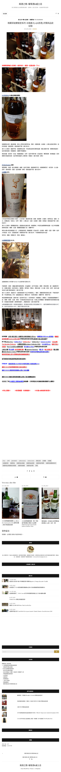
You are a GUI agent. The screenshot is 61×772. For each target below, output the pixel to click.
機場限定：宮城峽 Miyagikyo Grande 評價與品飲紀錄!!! (30, 695)
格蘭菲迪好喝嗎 (40, 463)
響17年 (41, 349)
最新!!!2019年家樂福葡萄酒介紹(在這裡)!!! (14, 367)
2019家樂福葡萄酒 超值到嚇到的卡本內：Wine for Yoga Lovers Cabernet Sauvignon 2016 (38, 712)
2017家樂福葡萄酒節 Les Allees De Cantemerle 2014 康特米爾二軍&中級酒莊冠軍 (10, 523)
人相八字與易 (6, 680)
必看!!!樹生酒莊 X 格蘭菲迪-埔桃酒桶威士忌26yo (22, 336)
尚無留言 (34, 29)
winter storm (31, 460)
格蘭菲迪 (12, 463)
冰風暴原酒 (5, 463)
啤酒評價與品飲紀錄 (8, 673)
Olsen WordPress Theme (27, 768)
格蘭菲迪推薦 (21, 465)
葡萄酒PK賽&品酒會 (8, 667)
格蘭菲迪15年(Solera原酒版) (45, 336)
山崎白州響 (5, 349)
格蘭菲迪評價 (30, 465)
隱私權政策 (5, 682)
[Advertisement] (30, 411)
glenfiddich (14, 460)
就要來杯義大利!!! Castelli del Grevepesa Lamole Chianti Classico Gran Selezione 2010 (30, 611)
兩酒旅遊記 (5, 678)
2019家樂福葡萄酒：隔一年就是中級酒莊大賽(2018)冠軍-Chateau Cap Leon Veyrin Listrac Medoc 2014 (30, 523)
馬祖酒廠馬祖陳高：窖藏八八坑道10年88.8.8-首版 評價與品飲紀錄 (32, 701)
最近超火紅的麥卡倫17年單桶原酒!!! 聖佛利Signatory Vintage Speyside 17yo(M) (28, 581)
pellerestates (22, 460)
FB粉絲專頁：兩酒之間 (30, 564)
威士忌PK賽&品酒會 (23, 19)
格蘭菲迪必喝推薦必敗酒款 (9, 465)
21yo (4, 460)
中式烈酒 (5, 675)
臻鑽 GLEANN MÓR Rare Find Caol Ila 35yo (20, 605)
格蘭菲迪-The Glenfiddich (36, 19)
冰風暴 (49, 460)
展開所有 (4, 663)
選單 (5, 13)
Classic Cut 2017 (46, 341)
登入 (11, 534)
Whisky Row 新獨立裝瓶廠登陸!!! (17, 599)
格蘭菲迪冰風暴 (20, 463)
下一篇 (44, 477)
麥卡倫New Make (29, 346)
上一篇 (16, 477)
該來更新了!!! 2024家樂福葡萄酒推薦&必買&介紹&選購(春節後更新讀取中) (27, 587)
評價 (36, 465)
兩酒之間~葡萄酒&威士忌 (30, 4)
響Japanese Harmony (31, 349)
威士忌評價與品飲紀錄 (8, 668)
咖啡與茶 (5, 677)
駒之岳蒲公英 (48, 349)
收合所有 (9, 663)
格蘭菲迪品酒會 (30, 463)
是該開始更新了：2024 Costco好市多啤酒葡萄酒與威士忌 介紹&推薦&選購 (27, 593)
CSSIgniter (37, 768)
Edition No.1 (9, 341)
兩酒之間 (38, 460)
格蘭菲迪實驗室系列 (51, 463)
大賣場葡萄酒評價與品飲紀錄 (10, 665)
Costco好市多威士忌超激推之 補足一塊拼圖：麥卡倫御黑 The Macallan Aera (34, 718)
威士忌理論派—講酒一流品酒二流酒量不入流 (13, 672)
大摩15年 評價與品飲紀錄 (23, 707)
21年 (8, 460)
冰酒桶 (44, 460)
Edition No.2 (18, 341)
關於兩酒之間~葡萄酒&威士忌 (10, 683)
